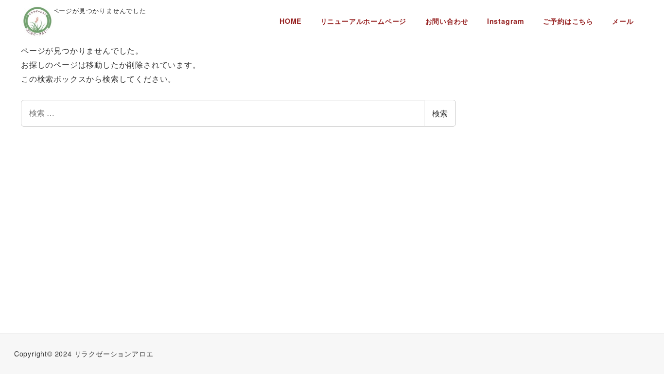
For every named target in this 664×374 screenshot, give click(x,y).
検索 (440, 113)
